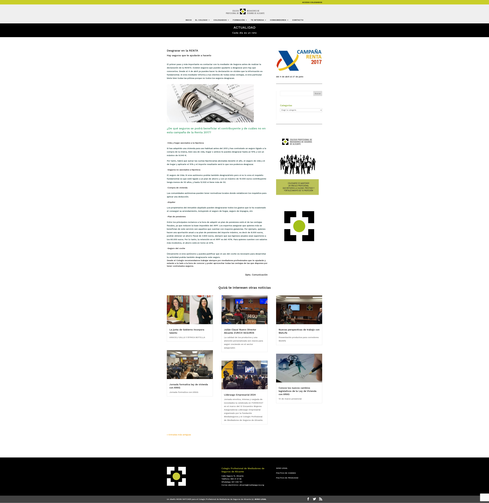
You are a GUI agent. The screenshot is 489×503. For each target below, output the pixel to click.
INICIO (189, 20)
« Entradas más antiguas (179, 434)
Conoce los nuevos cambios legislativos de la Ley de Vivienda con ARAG (297, 391)
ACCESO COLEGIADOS (312, 2)
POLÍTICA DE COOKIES (286, 473)
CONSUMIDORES (278, 20)
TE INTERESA (257, 20)
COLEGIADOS (220, 20)
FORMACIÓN (239, 20)
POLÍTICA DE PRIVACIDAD (287, 478)
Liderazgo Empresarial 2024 (240, 394)
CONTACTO (297, 20)
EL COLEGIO (201, 20)
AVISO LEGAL (282, 468)
